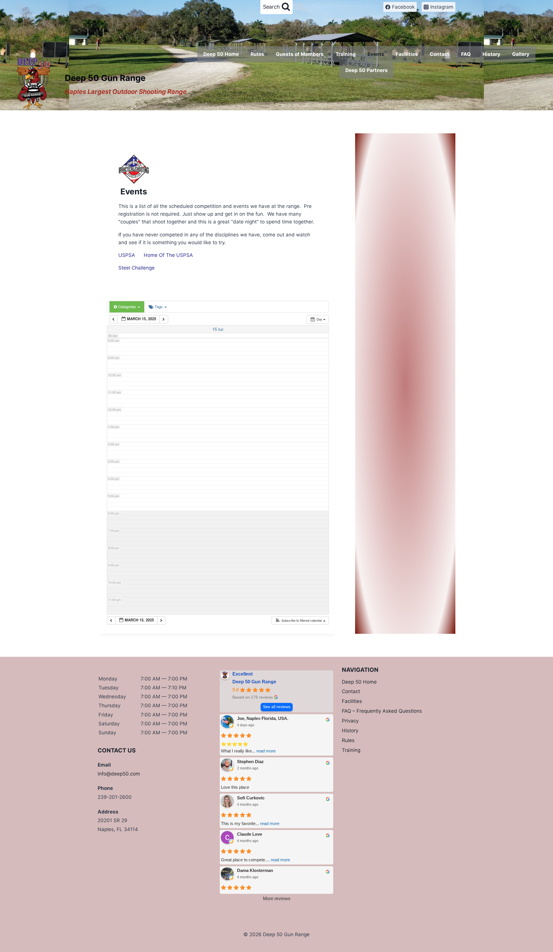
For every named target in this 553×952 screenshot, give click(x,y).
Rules (257, 54)
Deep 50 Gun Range (254, 681)
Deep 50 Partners (366, 70)
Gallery (520, 54)
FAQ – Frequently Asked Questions (382, 711)
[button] (300, 620)
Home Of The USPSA (168, 255)
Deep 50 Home (221, 54)
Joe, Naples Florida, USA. (262, 718)
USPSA (126, 255)
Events (376, 54)
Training (346, 54)
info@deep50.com (119, 774)
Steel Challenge (136, 268)
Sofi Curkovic (250, 797)
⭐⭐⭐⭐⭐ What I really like (248, 747)
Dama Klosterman (255, 870)
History (491, 54)
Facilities (407, 54)
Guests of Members (300, 54)
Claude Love (249, 834)
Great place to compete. (255, 859)
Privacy (350, 721)
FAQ (466, 54)
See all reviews (276, 707)
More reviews (276, 898)
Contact (439, 54)
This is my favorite (250, 823)
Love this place (235, 787)
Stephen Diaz (250, 761)
